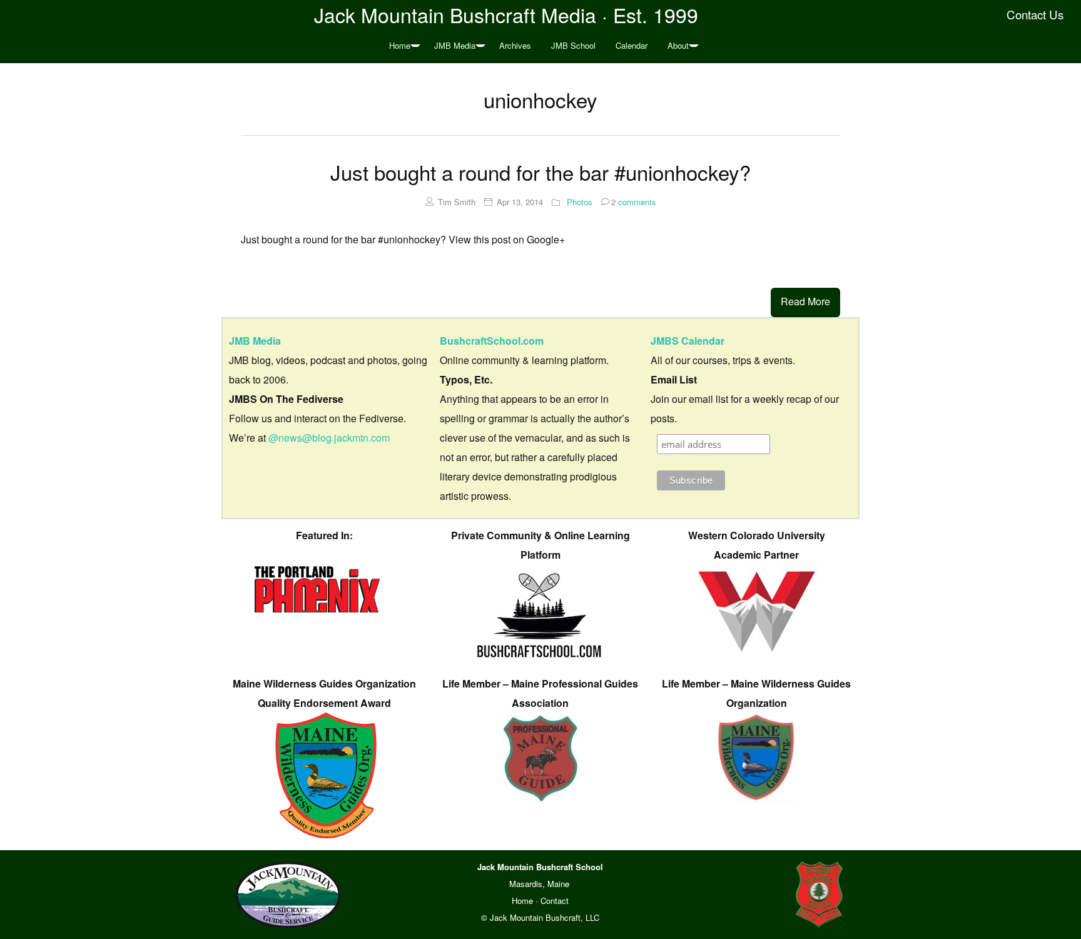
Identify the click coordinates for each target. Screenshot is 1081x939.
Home (399, 45)
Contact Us (1035, 14)
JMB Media (454, 45)
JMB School (573, 45)
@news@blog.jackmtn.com (329, 437)
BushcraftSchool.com (492, 340)
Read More (805, 301)
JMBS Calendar (687, 340)
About (678, 45)
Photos (579, 202)
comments (633, 202)
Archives (515, 45)
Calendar (631, 45)
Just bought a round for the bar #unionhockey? (540, 171)
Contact (554, 900)
